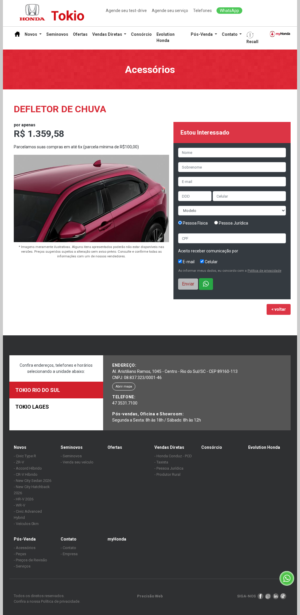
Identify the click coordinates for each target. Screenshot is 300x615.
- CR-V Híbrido (26, 474)
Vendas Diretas (169, 447)
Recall (252, 41)
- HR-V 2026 (23, 499)
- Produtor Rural (167, 474)
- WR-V (19, 505)
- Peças (20, 554)
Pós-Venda (25, 539)
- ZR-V (19, 462)
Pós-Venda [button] (202, 34)
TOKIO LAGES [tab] (32, 407)
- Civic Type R (25, 456)
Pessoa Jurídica (233, 223)
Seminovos (57, 34)
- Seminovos (71, 456)
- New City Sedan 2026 (32, 480)
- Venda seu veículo (77, 462)
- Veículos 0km (26, 523)
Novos (20, 447)
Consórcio (141, 34)
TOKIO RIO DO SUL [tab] (37, 390)
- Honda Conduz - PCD (173, 456)
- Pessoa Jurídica (168, 468)
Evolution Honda (165, 37)
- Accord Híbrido (28, 468)
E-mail (188, 261)
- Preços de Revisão (30, 560)
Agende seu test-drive (126, 10)
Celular (211, 261)
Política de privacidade (264, 271)
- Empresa (69, 554)
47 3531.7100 (124, 403)
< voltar (278, 309)
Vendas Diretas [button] (107, 34)
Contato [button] (230, 34)
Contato (68, 539)
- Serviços (22, 566)
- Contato (68, 548)
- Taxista (161, 462)
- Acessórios (24, 548)
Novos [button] (31, 34)
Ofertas (80, 34)
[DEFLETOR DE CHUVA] (91, 199)
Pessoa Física (195, 223)
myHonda (117, 539)
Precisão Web (150, 596)
